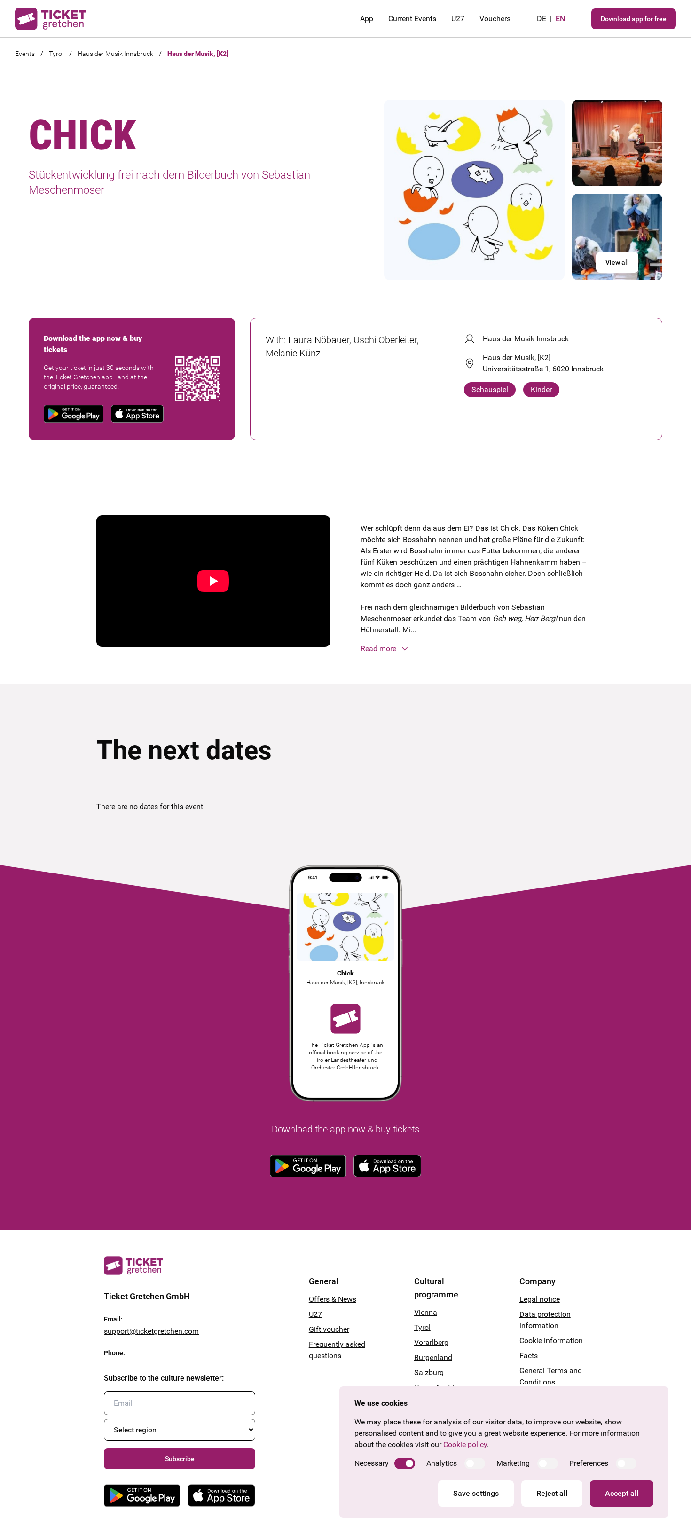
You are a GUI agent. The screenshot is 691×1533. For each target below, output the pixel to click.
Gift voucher (329, 1329)
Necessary (371, 1463)
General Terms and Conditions (550, 1376)
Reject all (551, 1493)
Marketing (513, 1463)
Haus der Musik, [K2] (197, 53)
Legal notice (539, 1299)
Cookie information (551, 1340)
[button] (478, 648)
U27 (457, 18)
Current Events (412, 18)
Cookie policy (465, 1444)
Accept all (621, 1493)
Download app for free (634, 19)
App (366, 18)
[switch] (404, 1463)
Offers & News (332, 1299)
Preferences (588, 1463)
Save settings (476, 1493)
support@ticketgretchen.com (151, 1331)
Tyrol (56, 53)
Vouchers (494, 18)
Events (25, 53)
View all (617, 262)
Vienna (425, 1312)
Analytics (441, 1463)
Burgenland (433, 1357)
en (560, 18)
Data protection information (545, 1320)
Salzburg (429, 1372)
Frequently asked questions (337, 1350)
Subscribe (180, 1458)
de (541, 18)
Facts (528, 1355)
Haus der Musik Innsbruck (115, 53)
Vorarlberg (431, 1342)
